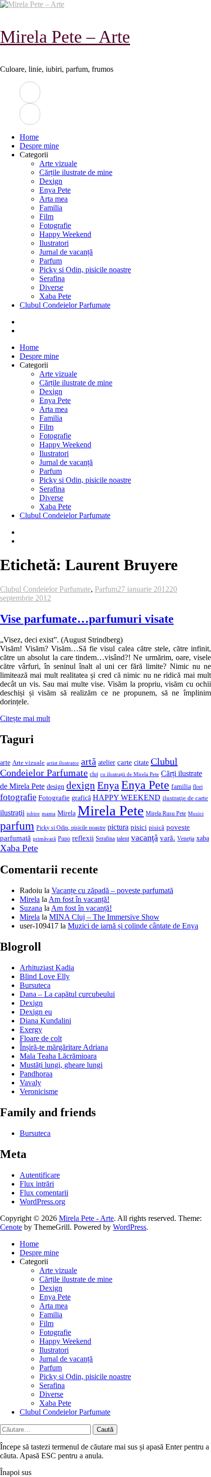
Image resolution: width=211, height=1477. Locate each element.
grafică (81, 798)
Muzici (196, 813)
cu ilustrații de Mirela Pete (129, 774)
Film (46, 216)
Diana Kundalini (45, 1020)
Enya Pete (55, 190)
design (55, 786)
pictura (118, 827)
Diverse (51, 287)
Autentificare (40, 1175)
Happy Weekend (65, 234)
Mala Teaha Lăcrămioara (58, 1056)
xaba (202, 838)
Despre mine (39, 146)
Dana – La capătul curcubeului (67, 994)
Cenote (11, 1227)
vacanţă (144, 837)
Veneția (185, 838)
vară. (167, 838)
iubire (33, 813)
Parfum (50, 261)
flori (198, 787)
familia (181, 786)
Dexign (50, 181)
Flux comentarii (44, 1192)
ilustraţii (12, 813)
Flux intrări (37, 1184)
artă (88, 761)
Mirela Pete (111, 810)
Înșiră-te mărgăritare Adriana (64, 1047)
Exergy (31, 1029)
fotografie (18, 797)
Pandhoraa (36, 1074)
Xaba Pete (55, 296)
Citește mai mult (25, 718)
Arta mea (53, 199)
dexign (80, 785)
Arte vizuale (58, 163)
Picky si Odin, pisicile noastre (85, 269)
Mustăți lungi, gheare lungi (61, 1065)
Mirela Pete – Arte (65, 37)
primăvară (44, 838)
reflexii (83, 838)
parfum (17, 825)
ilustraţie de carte (185, 798)
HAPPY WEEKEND (126, 797)
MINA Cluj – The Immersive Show (104, 917)
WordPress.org (42, 1201)
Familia (50, 207)
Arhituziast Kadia (47, 967)
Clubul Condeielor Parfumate (65, 305)
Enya (108, 785)
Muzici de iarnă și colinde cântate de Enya (133, 926)
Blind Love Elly (45, 976)
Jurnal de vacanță (66, 252)
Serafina (52, 278)
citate (141, 762)
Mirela (66, 813)
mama (48, 813)
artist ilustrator (63, 763)
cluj (94, 774)
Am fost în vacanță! (79, 899)
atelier (106, 762)
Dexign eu (36, 1012)
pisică (156, 827)
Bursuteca (35, 985)
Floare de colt (41, 1038)
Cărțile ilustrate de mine (75, 172)
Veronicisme (39, 1091)
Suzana (31, 908)
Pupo (64, 838)
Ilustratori (54, 243)
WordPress (129, 1227)
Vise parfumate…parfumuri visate (87, 618)
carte (124, 762)
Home (29, 137)
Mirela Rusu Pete (166, 814)
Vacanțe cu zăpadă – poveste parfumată (112, 890)
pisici (139, 827)
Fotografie (55, 225)
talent (123, 839)
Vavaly (30, 1082)
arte (5, 762)
